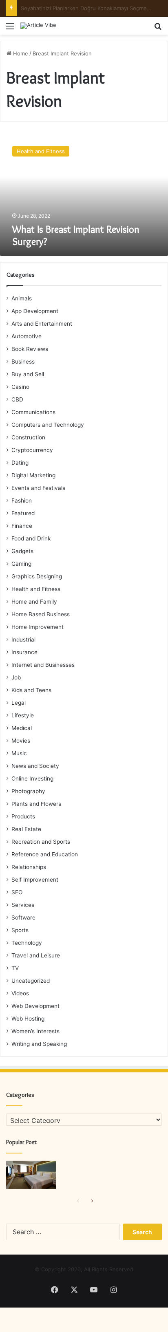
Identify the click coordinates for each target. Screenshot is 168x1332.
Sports (20, 930)
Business (23, 361)
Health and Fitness (35, 589)
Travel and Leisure (35, 955)
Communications (33, 412)
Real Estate (26, 829)
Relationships (28, 867)
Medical (21, 728)
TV (15, 968)
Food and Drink (31, 538)
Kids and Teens (31, 690)
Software (23, 917)
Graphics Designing (36, 576)
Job (16, 677)
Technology (26, 942)
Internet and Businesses (43, 665)
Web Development (35, 1006)
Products (23, 816)
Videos (20, 993)
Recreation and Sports (40, 841)
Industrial (23, 639)
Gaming (21, 563)
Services (22, 905)
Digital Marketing (33, 475)
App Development (34, 311)
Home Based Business (40, 614)
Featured (23, 513)
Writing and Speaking (39, 1044)
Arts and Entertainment (41, 323)
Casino (20, 387)
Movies (20, 740)
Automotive (26, 336)
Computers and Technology (47, 424)
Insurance (24, 652)
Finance (21, 526)
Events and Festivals (38, 488)
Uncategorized (30, 980)
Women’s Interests (35, 1031)
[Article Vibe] (38, 25)
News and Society (35, 766)
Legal (18, 702)
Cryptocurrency (32, 450)
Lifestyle (22, 715)
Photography (28, 791)
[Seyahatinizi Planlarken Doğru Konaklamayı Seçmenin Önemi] (31, 1175)
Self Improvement (34, 879)
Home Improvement (37, 627)
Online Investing (32, 778)
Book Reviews (29, 349)
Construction (28, 437)
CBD (17, 399)
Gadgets (22, 551)
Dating (20, 462)
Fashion (21, 500)
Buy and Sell (27, 374)
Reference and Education (44, 854)
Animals (21, 298)
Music (19, 753)
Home (19, 53)
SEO (16, 892)
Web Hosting (27, 1018)
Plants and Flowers (36, 804)
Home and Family (34, 601)
